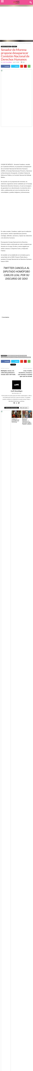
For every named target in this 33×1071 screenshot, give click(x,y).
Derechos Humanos (5, 46)
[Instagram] (14, 403)
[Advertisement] (16, 23)
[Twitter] (19, 403)
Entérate (14, 46)
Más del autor (23, 407)
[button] (30, 2)
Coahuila (24, 355)
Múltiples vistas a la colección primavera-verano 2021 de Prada (8, 372)
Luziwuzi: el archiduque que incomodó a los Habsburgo (15, 420)
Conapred (3, 357)
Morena (28, 357)
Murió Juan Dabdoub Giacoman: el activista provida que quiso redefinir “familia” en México (27, 421)
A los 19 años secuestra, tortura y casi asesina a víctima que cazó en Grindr (25, 373)
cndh (19, 355)
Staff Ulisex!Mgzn (7, 62)
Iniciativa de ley (21, 357)
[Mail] (16, 403)
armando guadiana (12, 355)
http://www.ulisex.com (16, 393)
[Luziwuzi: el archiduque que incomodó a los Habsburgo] (16, 414)
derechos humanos (11, 357)
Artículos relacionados (12, 407)
